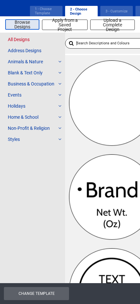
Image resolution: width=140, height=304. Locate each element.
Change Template (37, 293)
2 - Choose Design (78, 11)
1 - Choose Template (43, 11)
